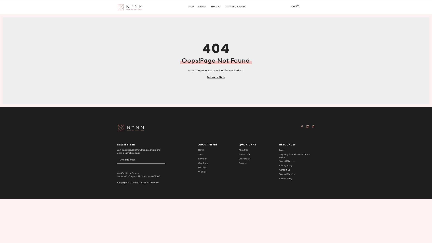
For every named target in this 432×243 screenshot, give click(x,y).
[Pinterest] (313, 126)
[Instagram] (307, 126)
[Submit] (163, 162)
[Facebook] (302, 126)
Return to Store (216, 77)
